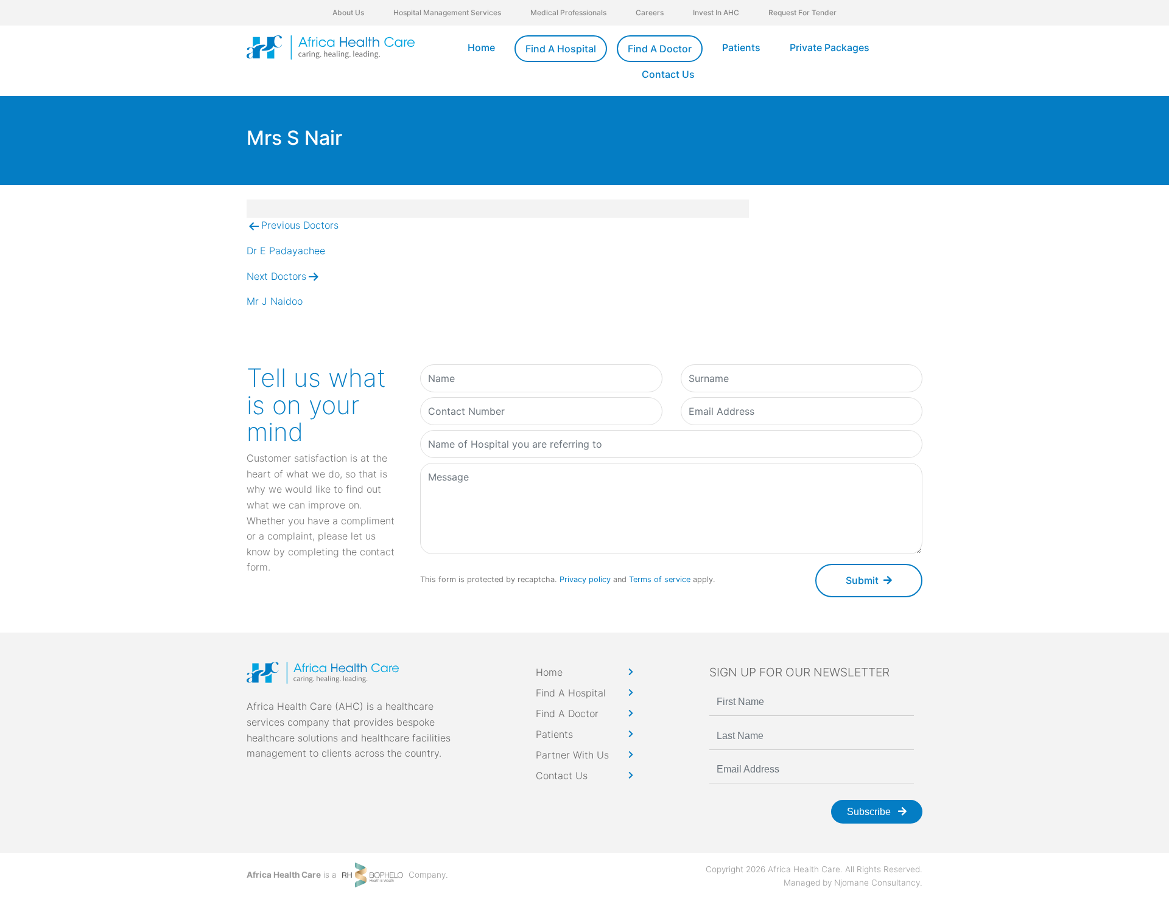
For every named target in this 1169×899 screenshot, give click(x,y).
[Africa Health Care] (331, 47)
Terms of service (659, 579)
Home (481, 47)
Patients (741, 47)
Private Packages (829, 47)
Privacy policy (585, 579)
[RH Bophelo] (372, 874)
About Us (348, 12)
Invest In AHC (716, 12)
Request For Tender (802, 12)
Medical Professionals (568, 12)
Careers (650, 12)
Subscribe (870, 812)
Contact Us (668, 74)
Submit (862, 580)
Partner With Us (572, 755)
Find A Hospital (560, 49)
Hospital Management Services (447, 12)
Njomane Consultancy (877, 882)
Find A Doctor (660, 49)
